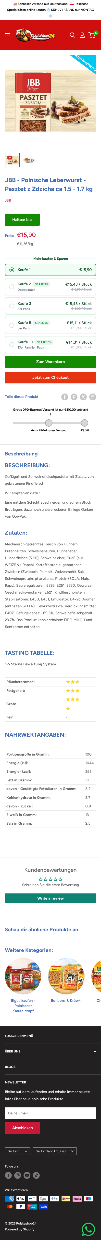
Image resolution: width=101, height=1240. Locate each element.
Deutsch (13, 1151)
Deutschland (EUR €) (51, 1151)
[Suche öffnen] (72, 35)
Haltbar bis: (22, 219)
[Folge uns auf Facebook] (8, 1175)
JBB (8, 200)
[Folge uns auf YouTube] (27, 1175)
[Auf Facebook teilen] (64, 396)
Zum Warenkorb (50, 361)
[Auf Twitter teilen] (83, 396)
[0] (92, 35)
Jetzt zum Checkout (50, 377)
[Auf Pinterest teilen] (74, 396)
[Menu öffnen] (7, 35)
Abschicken (22, 1127)
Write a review (50, 898)
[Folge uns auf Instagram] (17, 1175)
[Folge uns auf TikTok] (36, 1175)
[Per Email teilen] (92, 396)
